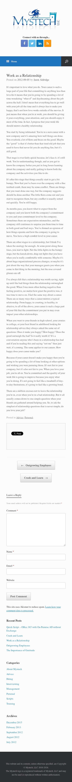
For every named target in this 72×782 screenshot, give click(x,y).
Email (10, 565)
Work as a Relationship (18, 640)
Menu (14, 61)
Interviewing (12, 684)
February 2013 (13, 727)
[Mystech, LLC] (36, 19)
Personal (29, 417)
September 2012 (14, 732)
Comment (12, 510)
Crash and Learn (36, 478)
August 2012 (12, 737)
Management (13, 688)
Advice (19, 417)
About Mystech (14, 669)
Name (10, 551)
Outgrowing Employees (36, 465)
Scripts (9, 698)
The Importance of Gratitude (20, 650)
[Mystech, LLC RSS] (47, 43)
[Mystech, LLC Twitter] (32, 43)
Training (10, 703)
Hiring (9, 679)
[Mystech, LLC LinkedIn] (39, 43)
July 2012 (11, 742)
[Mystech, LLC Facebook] (24, 43)
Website (10, 580)
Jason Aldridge (41, 79)
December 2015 (14, 722)
